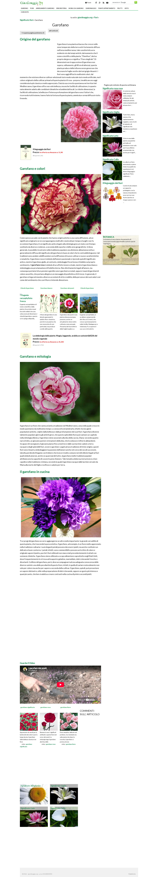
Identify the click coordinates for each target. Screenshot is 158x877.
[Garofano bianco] (49, 303)
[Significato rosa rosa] (113, 99)
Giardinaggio (91, 8)
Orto (126, 8)
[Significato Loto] (34, 816)
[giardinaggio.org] (32, 3)
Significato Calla (58, 808)
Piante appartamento (106, 8)
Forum (89, 2)
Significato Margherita (30, 786)
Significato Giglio (58, 786)
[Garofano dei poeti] (69, 303)
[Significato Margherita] (34, 794)
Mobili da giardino (76, 8)
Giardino (24, 8)
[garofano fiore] (69, 721)
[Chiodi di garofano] (29, 298)
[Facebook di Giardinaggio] (96, 2)
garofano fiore (71, 744)
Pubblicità (132, 874)
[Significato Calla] (64, 816)
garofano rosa (50, 744)
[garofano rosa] (49, 721)
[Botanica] (121, 250)
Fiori (32, 8)
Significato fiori (26, 20)
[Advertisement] (45, 17)
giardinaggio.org (85, 17)
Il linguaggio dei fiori (42, 149)
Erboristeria (61, 8)
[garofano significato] (29, 721)
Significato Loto (27, 808)
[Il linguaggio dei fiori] (113, 194)
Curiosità (25, 12)
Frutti (119, 8)
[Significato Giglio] (64, 794)
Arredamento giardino (45, 8)
